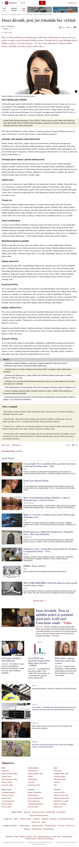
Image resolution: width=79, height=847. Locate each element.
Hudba (25, 588)
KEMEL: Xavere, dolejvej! (34, 566)
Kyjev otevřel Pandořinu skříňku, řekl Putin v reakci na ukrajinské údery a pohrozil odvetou (46, 498)
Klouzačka (53, 819)
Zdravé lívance (6, 798)
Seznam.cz (72, 3)
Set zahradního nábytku (66, 819)
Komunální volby (7, 785)
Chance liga (58, 771)
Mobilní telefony (25, 825)
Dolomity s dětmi (33, 807)
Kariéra (29, 836)
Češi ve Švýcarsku (34, 801)
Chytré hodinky (37, 829)
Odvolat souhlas (30, 838)
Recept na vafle (7, 804)
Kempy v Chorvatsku (34, 792)
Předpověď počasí (38, 812)
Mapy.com (27, 812)
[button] (39, 72)
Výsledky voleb (6, 776)
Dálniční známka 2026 (61, 795)
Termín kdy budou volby (9, 779)
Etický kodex (56, 836)
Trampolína (36, 819)
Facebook (9, 836)
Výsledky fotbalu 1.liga (61, 773)
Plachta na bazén (25, 819)
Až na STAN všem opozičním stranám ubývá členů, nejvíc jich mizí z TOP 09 (39, 662)
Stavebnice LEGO (37, 825)
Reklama (23, 836)
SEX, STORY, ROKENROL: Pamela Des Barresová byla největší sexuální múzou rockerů (50, 584)
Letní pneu (61, 825)
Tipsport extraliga (59, 776)
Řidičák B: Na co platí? (61, 801)
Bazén (16, 819)
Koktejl (25, 554)
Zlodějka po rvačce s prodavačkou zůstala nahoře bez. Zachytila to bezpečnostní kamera (50, 550)
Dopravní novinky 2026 (61, 798)
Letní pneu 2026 (59, 792)
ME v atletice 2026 (60, 779)
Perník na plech (7, 807)
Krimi (25, 469)
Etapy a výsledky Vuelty (35, 773)
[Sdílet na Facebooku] (73, 445)
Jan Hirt (30, 776)
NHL (55, 785)
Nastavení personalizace (46, 838)
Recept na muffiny (7, 795)
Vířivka (43, 822)
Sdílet (70, 27)
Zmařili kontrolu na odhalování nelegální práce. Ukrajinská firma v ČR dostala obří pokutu (48, 533)
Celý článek (55, 636)
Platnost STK (58, 807)
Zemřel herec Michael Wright (35, 480)
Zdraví (25, 520)
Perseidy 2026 (50, 812)
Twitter (16, 836)
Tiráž (35, 836)
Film (24, 483)
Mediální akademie (44, 836)
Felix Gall (31, 782)
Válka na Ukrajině (28, 503)
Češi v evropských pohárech (39, 815)
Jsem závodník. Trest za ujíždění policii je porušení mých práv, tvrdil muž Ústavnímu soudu (49, 465)
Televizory (27, 829)
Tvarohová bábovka (8, 801)
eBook (63, 27)
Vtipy (24, 569)
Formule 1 (57, 782)
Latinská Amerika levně (35, 804)
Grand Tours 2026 (34, 785)
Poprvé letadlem (33, 795)
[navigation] (2, 3)
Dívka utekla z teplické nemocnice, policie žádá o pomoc (65, 661)
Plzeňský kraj (27, 537)
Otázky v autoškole (60, 804)
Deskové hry (70, 825)
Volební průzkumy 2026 (9, 773)
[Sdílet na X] (76, 445)
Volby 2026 (5, 771)
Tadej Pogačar (32, 779)
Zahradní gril (35, 822)
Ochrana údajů (67, 836)
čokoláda (21, 106)
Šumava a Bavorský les (35, 798)
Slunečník (45, 819)
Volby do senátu (7, 782)
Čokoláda (19, 451)
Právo (3, 26)
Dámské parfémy (50, 825)
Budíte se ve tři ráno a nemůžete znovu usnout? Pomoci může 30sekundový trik (49, 515)
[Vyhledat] (42, 3)
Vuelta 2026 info (33, 771)
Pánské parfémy (48, 829)
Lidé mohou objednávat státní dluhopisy (11, 659)
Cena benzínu (61, 812)
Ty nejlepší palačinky (8, 792)
